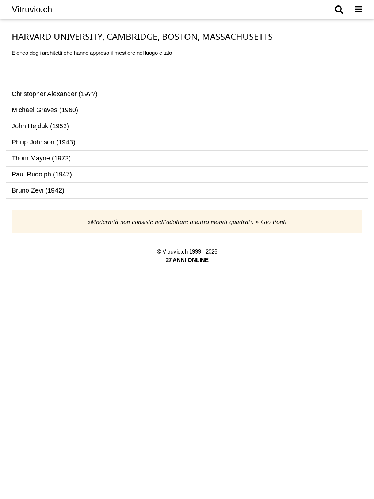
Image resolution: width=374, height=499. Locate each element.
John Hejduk (30, 126)
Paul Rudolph (31, 174)
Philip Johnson (33, 142)
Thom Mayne (31, 158)
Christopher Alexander (44, 94)
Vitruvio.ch (32, 9)
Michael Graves (34, 110)
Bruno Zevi (27, 190)
